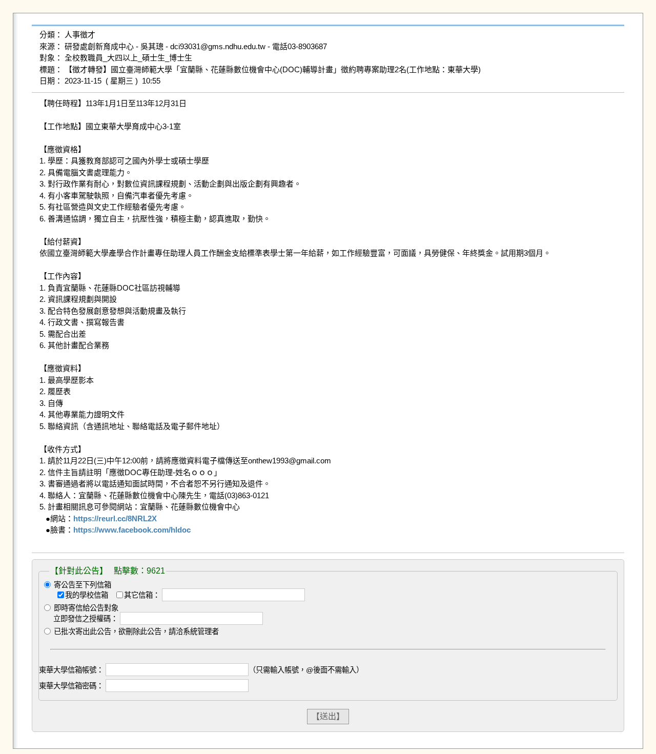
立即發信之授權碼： (85, 619)
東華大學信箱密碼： (71, 686)
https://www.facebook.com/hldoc (132, 529)
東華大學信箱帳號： (71, 670)
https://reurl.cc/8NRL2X (115, 518)
